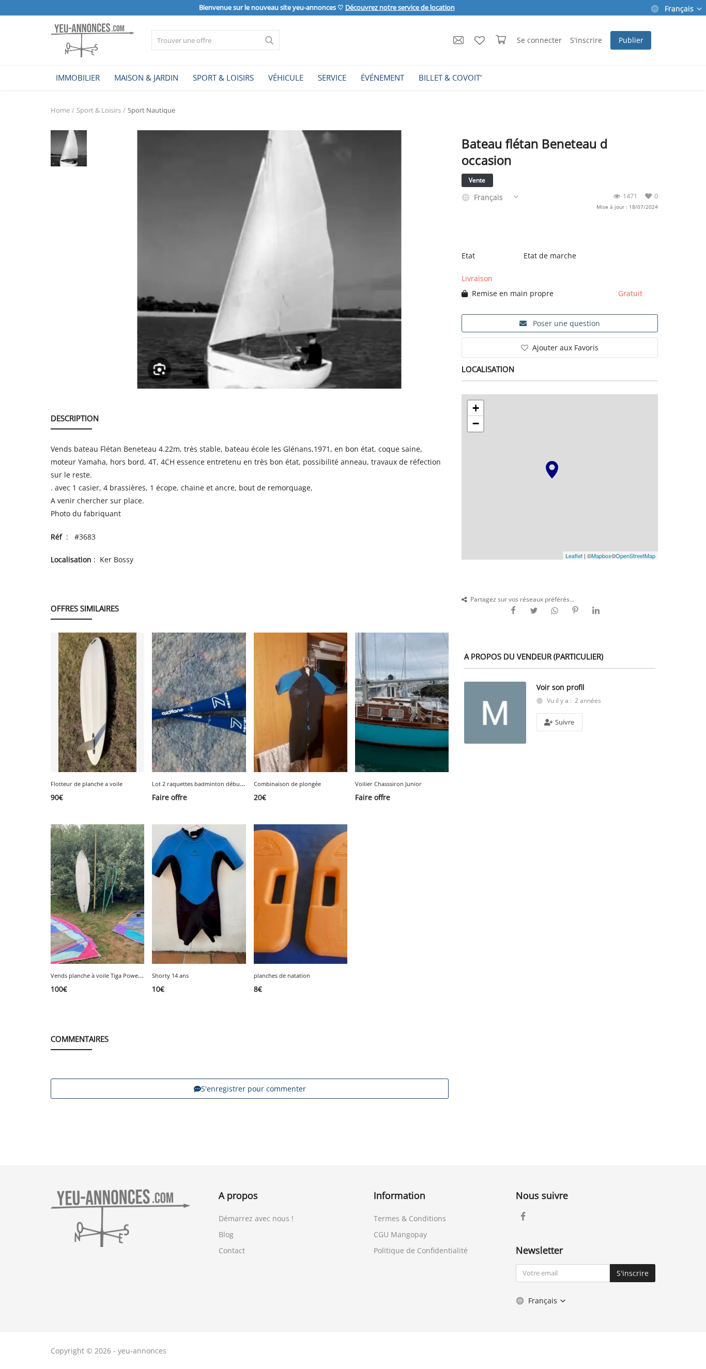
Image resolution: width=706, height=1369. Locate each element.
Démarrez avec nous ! (256, 1218)
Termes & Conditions (410, 1218)
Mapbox (601, 555)
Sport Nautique (151, 110)
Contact (232, 1250)
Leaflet (573, 555)
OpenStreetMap (635, 555)
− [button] (475, 423)
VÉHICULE (285, 77)
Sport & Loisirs (98, 110)
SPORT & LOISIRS (223, 77)
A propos (238, 1195)
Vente (477, 180)
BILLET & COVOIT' (450, 77)
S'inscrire (586, 40)
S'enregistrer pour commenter (253, 1089)
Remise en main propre (511, 293)
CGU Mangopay (400, 1234)
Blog (226, 1234)
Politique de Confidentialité (421, 1250)
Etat (468, 255)
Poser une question (565, 323)
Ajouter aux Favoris (565, 347)
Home (60, 110)
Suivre (564, 722)
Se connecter (539, 40)
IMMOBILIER (78, 77)
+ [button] (475, 408)
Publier (631, 40)
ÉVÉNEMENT (382, 77)
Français (679, 8)
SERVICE (332, 77)
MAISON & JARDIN (146, 77)
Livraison (477, 278)
